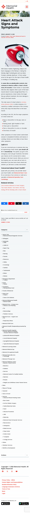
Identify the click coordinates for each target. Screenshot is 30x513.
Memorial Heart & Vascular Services (12, 420)
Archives (3, 455)
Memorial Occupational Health (10, 352)
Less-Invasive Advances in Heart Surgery (12, 185)
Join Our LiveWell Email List (9, 210)
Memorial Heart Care (20, 173)
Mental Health (7, 301)
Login (3, 493)
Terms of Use (6, 489)
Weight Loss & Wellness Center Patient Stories (15, 382)
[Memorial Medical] (9, 7)
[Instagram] (12, 471)
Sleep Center (6, 431)
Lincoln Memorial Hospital (10, 338)
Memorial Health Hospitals (9, 330)
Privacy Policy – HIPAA (8, 480)
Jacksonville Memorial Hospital (11, 335)
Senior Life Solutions (8, 297)
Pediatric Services (8, 314)
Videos (4, 442)
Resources (6, 259)
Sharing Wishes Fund (8, 288)
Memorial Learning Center (9, 346)
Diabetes (5, 368)
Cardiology (6, 356)
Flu (4, 308)
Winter (5, 273)
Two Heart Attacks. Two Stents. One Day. (13, 187)
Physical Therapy (7, 388)
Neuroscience (6, 422)
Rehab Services (7, 428)
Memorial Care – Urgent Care (10, 316)
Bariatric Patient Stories (9, 363)
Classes (5, 284)
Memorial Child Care (8, 323)
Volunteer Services (7, 445)
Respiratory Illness (8, 320)
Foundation (5, 286)
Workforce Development (9, 448)
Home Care (5, 293)
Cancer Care (6, 234)
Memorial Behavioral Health (10, 300)
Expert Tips (9, 36)
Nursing (5, 253)
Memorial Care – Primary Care (10, 304)
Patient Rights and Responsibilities (12, 482)
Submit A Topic (5, 222)
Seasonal (5, 391)
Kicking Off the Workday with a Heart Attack (13, 190)
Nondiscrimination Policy (9, 484)
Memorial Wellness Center (9, 361)
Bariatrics (5, 365)
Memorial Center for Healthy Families (13, 374)
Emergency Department (9, 278)
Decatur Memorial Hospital (10, 331)
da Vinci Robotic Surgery (9, 403)
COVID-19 (5, 245)
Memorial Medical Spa (8, 349)
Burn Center (6, 400)
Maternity (5, 417)
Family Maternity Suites (9, 406)
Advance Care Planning (9, 305)
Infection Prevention (8, 411)
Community (5, 241)
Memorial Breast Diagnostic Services (12, 235)
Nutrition (5, 377)
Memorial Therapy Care (9, 359)
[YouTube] (16, 471)
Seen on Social (6, 393)
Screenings (6, 265)
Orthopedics (6, 425)
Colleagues (5, 238)
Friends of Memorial (8, 290)
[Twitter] (7, 471)
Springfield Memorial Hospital (11, 341)
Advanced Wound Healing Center (12, 397)
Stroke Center (6, 434)
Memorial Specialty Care (9, 355)
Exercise (5, 371)
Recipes (5, 379)
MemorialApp (6, 311)
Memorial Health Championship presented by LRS (14, 327)
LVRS (4, 414)
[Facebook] (2, 471)
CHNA (4, 242)
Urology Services (7, 439)
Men (4, 251)
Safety (5, 262)
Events (4, 282)
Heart (13, 36)
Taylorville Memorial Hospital (11, 343)
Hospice (5, 294)
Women (5, 276)
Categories (4, 229)
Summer (5, 267)
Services (5, 396)
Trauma (5, 280)
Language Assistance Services (11, 486)
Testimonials (6, 270)
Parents (5, 256)
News (12, 37)
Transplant (6, 436)
